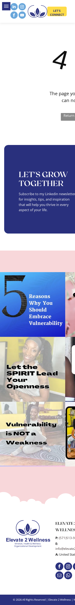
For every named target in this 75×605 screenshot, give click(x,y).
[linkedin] (14, 7)
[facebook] (14, 15)
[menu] (6, 6)
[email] (59, 575)
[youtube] (22, 15)
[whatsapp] (68, 575)
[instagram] (22, 7)
